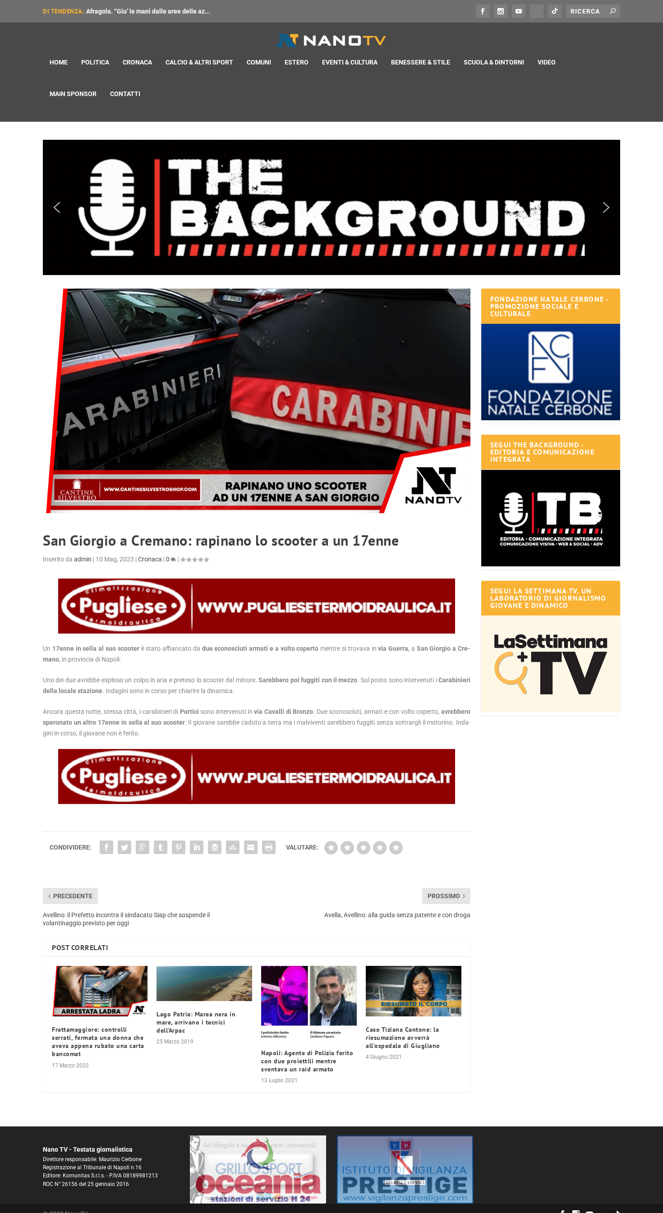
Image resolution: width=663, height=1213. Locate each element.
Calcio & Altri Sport (199, 62)
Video (547, 62)
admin (83, 559)
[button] (331, 207)
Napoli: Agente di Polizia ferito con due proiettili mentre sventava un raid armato (307, 1061)
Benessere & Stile (420, 62)
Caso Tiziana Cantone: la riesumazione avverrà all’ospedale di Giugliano (403, 1037)
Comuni (259, 62)
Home (59, 62)
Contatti (125, 93)
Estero (296, 62)
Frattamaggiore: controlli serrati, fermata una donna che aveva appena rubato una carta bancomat (98, 1041)
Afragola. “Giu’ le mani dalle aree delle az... (148, 11)
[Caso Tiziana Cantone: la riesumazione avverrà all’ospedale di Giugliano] (413, 991)
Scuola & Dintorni (494, 62)
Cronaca (137, 62)
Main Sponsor (73, 93)
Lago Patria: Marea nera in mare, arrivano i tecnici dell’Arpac (196, 1022)
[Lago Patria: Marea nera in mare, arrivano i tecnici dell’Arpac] (204, 983)
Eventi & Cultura (350, 62)
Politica (95, 62)
